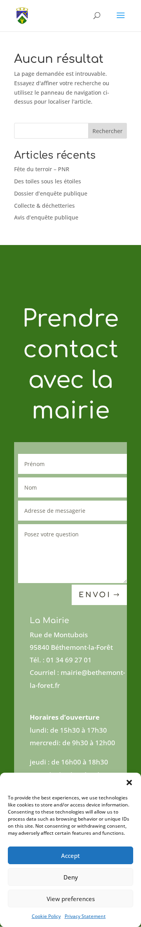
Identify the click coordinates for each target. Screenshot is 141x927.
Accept (70, 855)
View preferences (71, 899)
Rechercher (107, 131)
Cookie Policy (46, 916)
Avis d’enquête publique (46, 217)
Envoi (95, 595)
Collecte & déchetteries (44, 205)
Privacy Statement (85, 916)
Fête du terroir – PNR (41, 169)
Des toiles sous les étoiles (47, 181)
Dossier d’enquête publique (50, 193)
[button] (129, 782)
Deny (70, 877)
